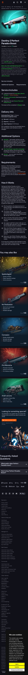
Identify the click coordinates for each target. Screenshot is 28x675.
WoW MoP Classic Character (8, 557)
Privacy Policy (4, 502)
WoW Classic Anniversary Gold (8, 569)
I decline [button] (17, 667)
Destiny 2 (9, 6)
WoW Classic (4, 634)
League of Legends (5, 613)
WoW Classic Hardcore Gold (8, 571)
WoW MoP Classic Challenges (8, 558)
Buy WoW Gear (5, 544)
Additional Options (7, 85)
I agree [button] (16, 664)
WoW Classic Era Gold (6, 565)
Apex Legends (4, 578)
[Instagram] (6, 493)
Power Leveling (21, 173)
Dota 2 (3, 600)
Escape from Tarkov (6, 606)
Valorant (3, 626)
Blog (23, 493)
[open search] (17, 2)
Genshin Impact (5, 631)
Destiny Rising (4, 594)
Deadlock (3, 588)
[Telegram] (13, 493)
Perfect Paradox (14, 95)
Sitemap (3, 513)
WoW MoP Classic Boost (7, 550)
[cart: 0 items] (21, 2)
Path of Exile (4, 621)
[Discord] (16, 493)
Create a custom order (10, 420)
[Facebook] (2, 493)
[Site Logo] (2, 2)
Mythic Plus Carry (5, 528)
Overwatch (4, 619)
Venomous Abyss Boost (6, 534)
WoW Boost (4, 520)
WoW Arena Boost (5, 525)
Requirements (21, 85)
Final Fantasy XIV (5, 609)
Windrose (3, 629)
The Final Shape (17, 6)
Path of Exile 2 (4, 623)
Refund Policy (4, 504)
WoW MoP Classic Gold (6, 555)
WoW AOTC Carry (5, 537)
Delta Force (4, 591)
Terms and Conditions (6, 508)
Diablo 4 (3, 596)
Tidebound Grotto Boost (7, 536)
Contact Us (4, 511)
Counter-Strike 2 (5, 586)
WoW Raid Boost (5, 522)
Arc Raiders (4, 579)
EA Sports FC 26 (5, 604)
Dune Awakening (5, 601)
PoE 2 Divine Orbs (5, 572)
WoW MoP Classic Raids (7, 553)
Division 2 (3, 598)
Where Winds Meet (5, 628)
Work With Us (4, 514)
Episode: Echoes (5, 8)
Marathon (3, 614)
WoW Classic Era (5, 637)
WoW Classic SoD (5, 641)
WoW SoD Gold (5, 567)
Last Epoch (4, 611)
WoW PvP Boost (5, 523)
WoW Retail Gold (5, 564)
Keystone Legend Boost (6, 539)
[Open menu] (25, 2)
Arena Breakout (4, 581)
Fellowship (3, 608)
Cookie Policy (4, 506)
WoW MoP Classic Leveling (7, 551)
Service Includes (7, 81)
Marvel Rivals (4, 616)
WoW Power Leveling (6, 527)
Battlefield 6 (4, 583)
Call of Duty (4, 585)
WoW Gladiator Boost (6, 542)
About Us (3, 509)
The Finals (3, 624)
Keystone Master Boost (6, 541)
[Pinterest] (9, 493)
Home (2, 6)
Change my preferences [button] (17, 670)
